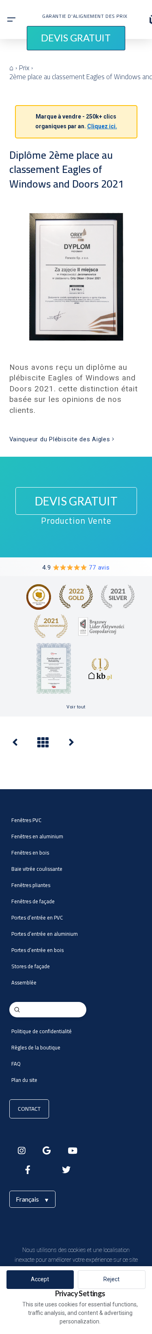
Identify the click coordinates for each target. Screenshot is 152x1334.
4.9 (75, 567)
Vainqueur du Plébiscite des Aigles (60, 439)
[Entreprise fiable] (15, 744)
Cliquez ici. (102, 126)
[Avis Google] (71, 744)
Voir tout (76, 707)
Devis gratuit (76, 37)
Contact (29, 1108)
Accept (40, 1279)
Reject (111, 1279)
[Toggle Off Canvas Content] (11, 19)
